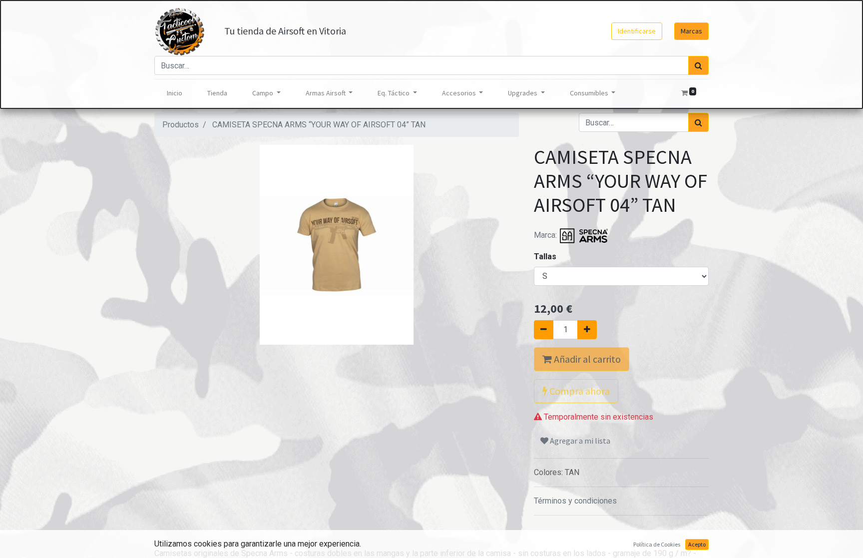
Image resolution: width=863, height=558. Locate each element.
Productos (180, 124)
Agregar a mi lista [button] (579, 441)
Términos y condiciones (575, 501)
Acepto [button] (697, 544)
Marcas (691, 30)
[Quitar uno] (543, 329)
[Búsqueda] (698, 65)
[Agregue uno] (587, 329)
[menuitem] (174, 93)
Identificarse (637, 30)
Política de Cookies (656, 544)
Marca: (546, 235)
